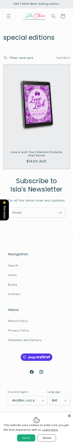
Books (12, 285)
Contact (14, 294)
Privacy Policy (18, 330)
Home (12, 275)
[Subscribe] (60, 213)
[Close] (69, 416)
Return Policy (18, 321)
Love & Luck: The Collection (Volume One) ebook (36, 154)
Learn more (50, 430)
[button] (8, 16)
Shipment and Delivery (25, 340)
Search (13, 265)
